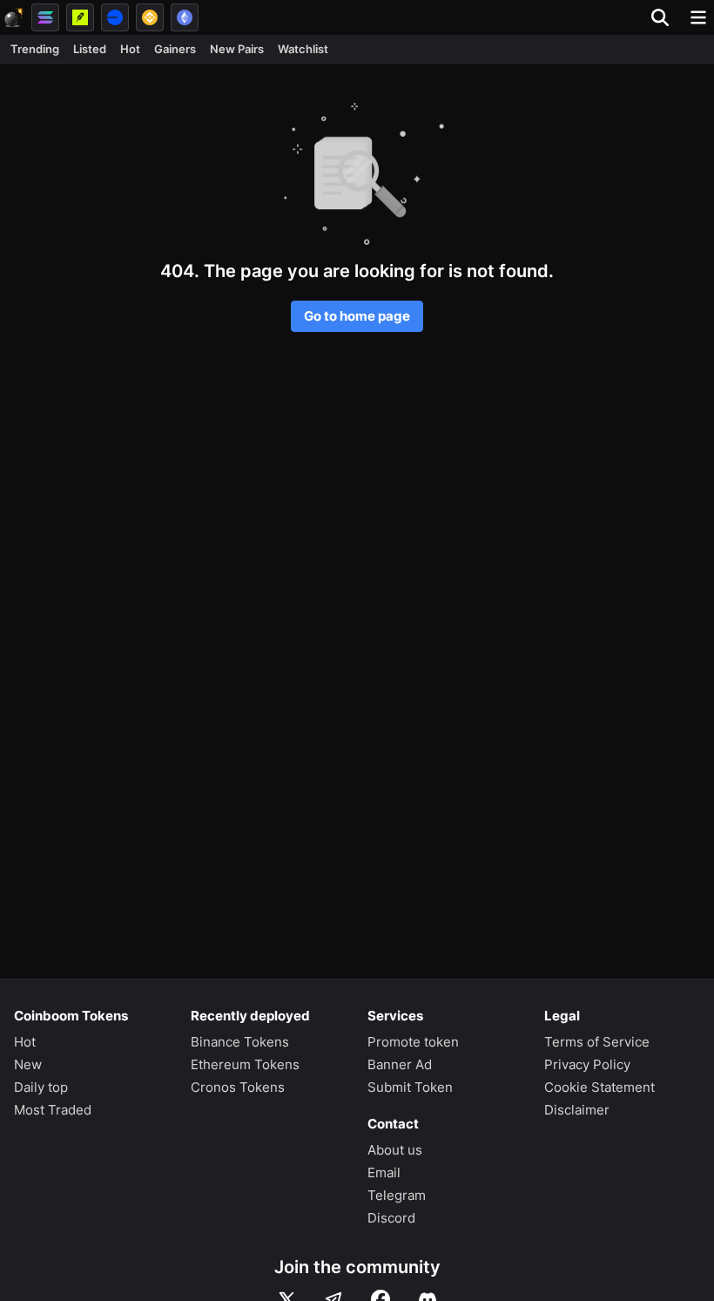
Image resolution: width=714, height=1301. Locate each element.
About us (394, 1150)
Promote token (413, 1041)
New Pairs (237, 49)
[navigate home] (13, 17)
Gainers (175, 49)
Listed (89, 49)
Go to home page (357, 316)
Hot (130, 49)
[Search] (665, 17)
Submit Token (410, 1087)
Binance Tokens (240, 1041)
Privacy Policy (587, 1064)
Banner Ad (399, 1064)
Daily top (41, 1087)
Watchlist (303, 49)
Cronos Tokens (238, 1087)
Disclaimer (577, 1109)
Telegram (396, 1195)
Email (384, 1172)
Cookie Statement (599, 1087)
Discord (391, 1218)
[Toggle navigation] (698, 17)
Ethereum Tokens (245, 1064)
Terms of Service (597, 1041)
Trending (34, 49)
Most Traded (52, 1109)
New (28, 1064)
